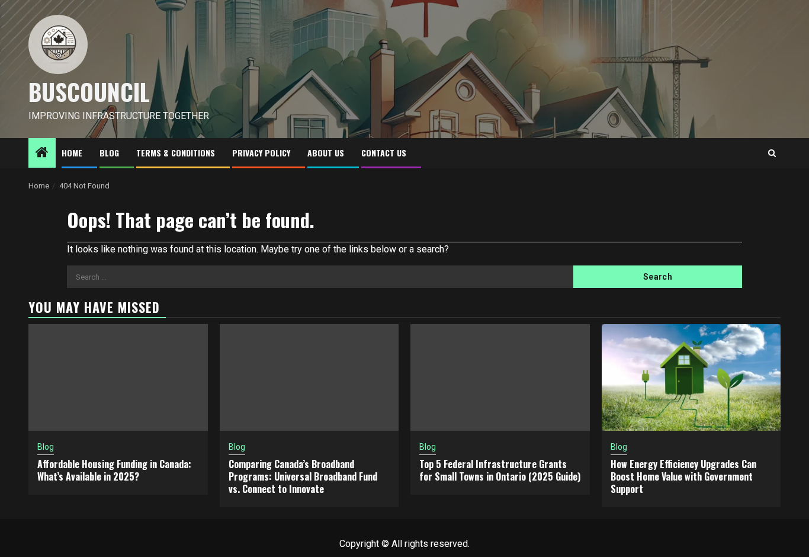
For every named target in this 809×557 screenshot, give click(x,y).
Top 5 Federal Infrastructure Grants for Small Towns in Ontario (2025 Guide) (499, 470)
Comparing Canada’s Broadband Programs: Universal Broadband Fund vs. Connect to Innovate (303, 476)
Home (72, 152)
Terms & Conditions (175, 152)
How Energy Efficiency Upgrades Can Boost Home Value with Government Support (683, 476)
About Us (325, 152)
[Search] (772, 153)
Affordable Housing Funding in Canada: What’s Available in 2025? (114, 470)
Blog (109, 152)
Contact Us (383, 152)
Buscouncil (89, 91)
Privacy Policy (261, 152)
